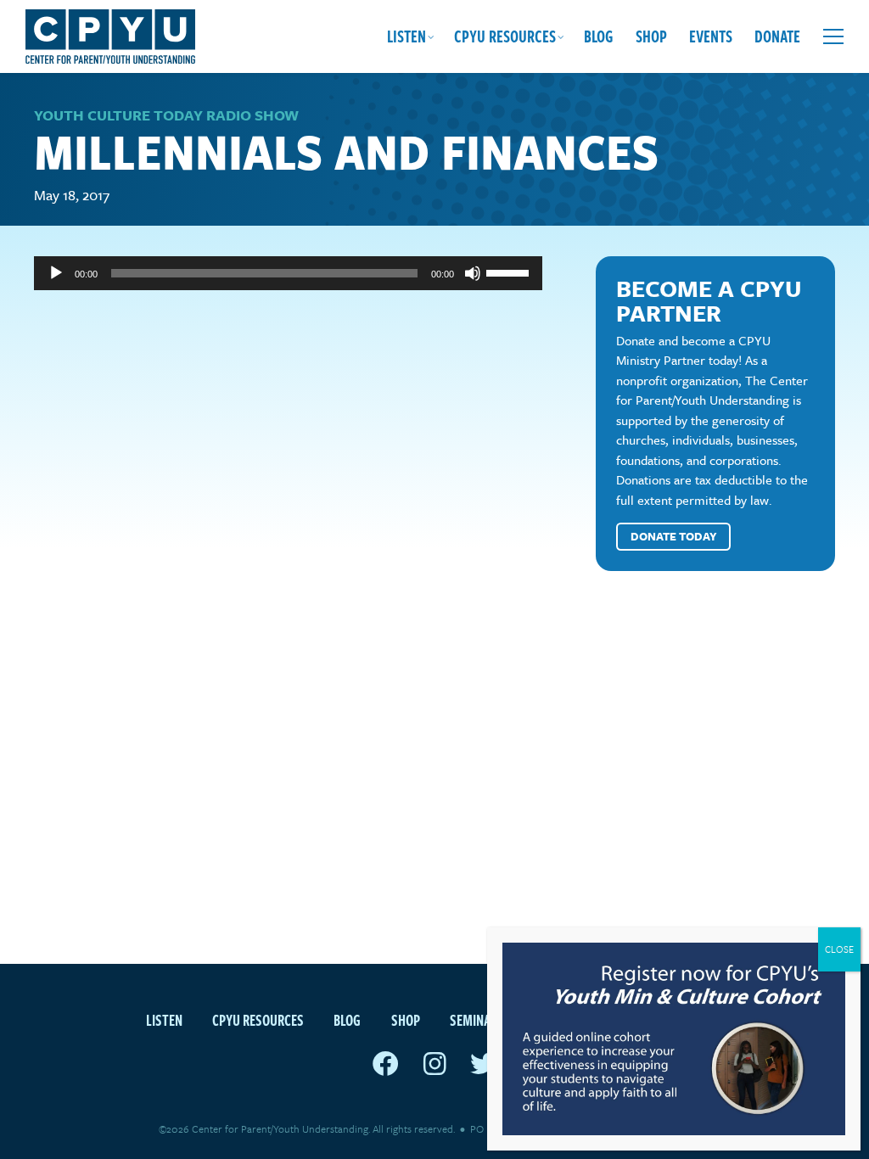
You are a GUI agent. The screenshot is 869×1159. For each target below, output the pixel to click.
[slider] (510, 271)
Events (710, 36)
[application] (288, 273)
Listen (406, 36)
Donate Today (674, 536)
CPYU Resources (505, 36)
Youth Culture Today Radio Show (166, 115)
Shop (651, 36)
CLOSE (839, 949)
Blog (599, 36)
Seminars (477, 1019)
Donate (777, 36)
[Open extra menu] (833, 36)
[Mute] (472, 273)
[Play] (56, 273)
